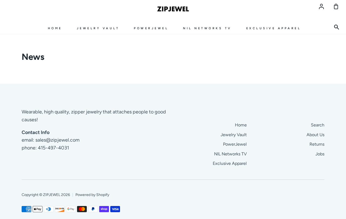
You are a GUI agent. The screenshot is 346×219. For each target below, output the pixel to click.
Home (55, 28)
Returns (317, 144)
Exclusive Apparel (273, 28)
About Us (315, 134)
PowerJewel (151, 28)
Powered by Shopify (92, 194)
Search (317, 125)
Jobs (319, 153)
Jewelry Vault (98, 28)
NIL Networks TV (207, 28)
